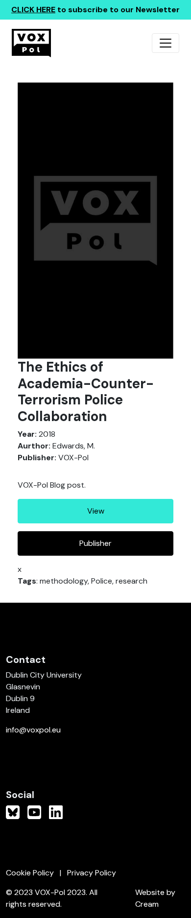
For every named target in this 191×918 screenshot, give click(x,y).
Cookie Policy (30, 873)
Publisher (95, 543)
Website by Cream (155, 898)
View (95, 511)
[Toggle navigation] (165, 43)
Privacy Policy (91, 873)
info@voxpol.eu (33, 730)
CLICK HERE (33, 9)
